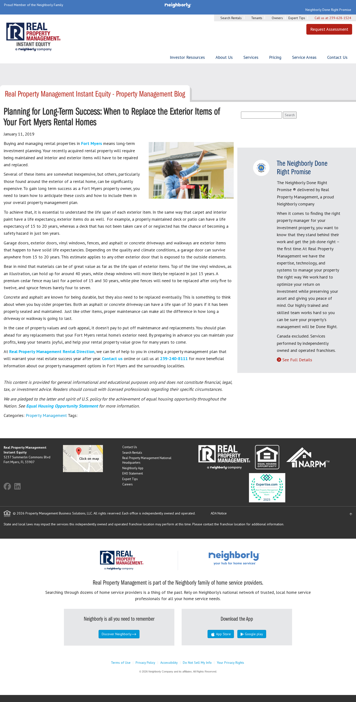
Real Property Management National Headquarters (146, 460)
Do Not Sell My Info (197, 662)
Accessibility (169, 662)
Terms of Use (121, 662)
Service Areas (304, 57)
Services (250, 57)
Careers (127, 484)
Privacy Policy (145, 662)
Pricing (275, 57)
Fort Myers (91, 143)
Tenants (256, 18)
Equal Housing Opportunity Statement (62, 406)
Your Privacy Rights (230, 662)
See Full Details (297, 359)
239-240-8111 (174, 358)
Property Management (46, 415)
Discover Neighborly (117, 634)
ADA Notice (219, 513)
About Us (224, 57)
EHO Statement (132, 473)
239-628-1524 (340, 18)
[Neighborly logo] (178, 5)
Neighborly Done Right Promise (328, 10)
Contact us (112, 358)
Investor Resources (187, 57)
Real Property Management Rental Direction (51, 351)
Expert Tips (296, 18)
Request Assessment (329, 29)
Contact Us (337, 57)
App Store (223, 634)
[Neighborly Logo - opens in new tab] (249, 558)
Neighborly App (132, 468)
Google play (253, 634)
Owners (277, 18)
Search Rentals (231, 18)
